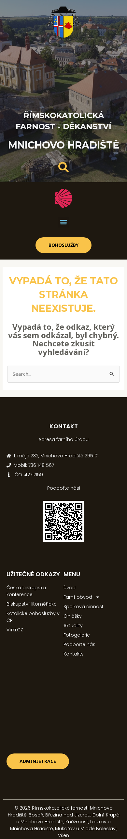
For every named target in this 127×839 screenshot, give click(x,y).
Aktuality (73, 625)
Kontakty (74, 654)
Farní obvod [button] (78, 597)
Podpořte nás (79, 644)
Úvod (70, 587)
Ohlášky (73, 616)
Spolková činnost (84, 606)
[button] (63, 222)
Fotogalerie (77, 635)
